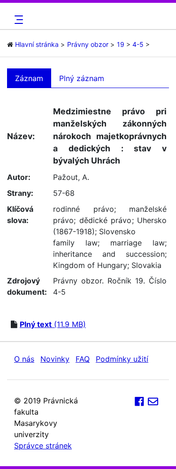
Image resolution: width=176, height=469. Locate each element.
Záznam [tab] (29, 78)
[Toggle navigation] (17, 19)
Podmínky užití (122, 359)
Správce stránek (43, 445)
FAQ (83, 359)
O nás (24, 359)
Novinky (54, 359)
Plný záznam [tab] (81, 78)
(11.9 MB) (53, 324)
